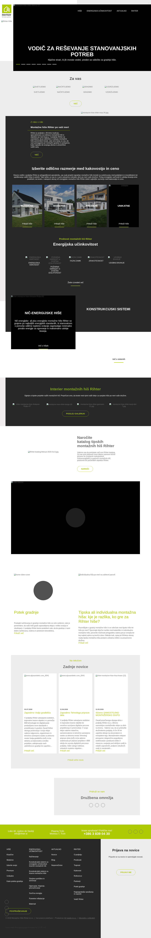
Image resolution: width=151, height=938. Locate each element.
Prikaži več (19, 633)
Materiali (32, 904)
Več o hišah (43, 346)
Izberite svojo (12, 865)
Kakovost (77, 871)
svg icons (22, 927)
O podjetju (78, 855)
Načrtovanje (34, 857)
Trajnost (77, 865)
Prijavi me (125, 872)
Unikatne (10, 876)
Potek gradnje (79, 887)
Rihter (134, 11)
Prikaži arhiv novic (76, 760)
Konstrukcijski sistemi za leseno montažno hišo (38, 872)
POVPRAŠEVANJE (18, 911)
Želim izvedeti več (75, 282)
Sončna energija (35, 893)
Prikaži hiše (27, 224)
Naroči (85, 469)
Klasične (10, 855)
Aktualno (121, 11)
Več (76, 103)
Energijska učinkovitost (99, 11)
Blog (53, 860)
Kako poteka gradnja (15, 881)
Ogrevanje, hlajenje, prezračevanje (37, 887)
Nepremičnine (56, 865)
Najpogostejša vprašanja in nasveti (83, 893)
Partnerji (77, 881)
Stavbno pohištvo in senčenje (37, 880)
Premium (10, 871)
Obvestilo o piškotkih (87, 918)
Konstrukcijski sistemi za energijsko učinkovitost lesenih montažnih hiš (38, 864)
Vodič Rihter (78, 899)
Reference (78, 876)
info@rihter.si (20, 833)
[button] (5, 65)
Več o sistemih (118, 359)
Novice (54, 855)
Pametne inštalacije (37, 899)
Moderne (10, 860)
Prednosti (77, 860)
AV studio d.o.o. (70, 918)
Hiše (80, 11)
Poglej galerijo (75, 414)
